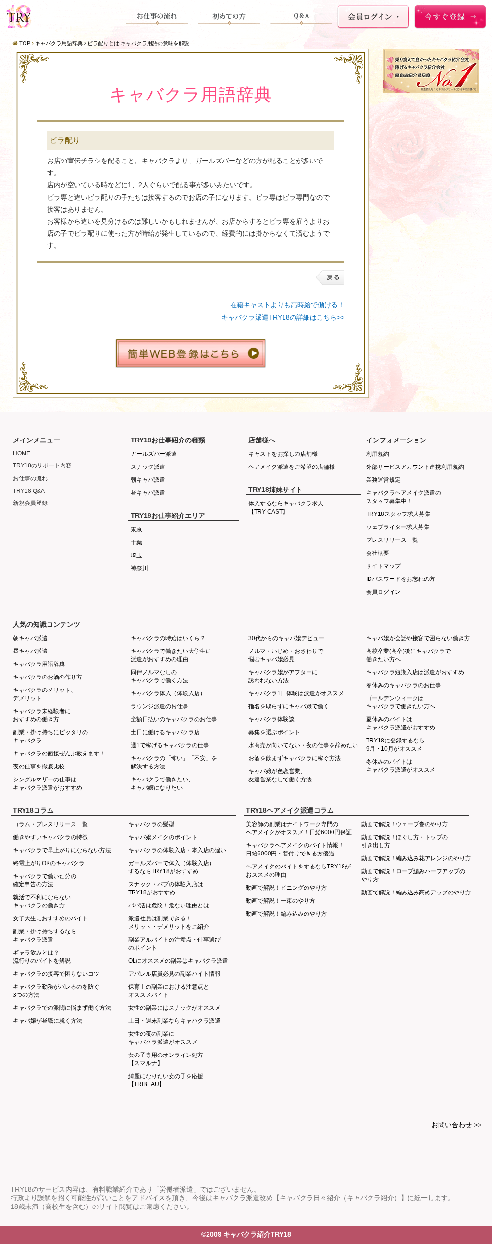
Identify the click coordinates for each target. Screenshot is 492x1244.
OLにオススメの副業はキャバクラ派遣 (178, 960)
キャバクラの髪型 (151, 824)
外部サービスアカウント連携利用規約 (415, 467)
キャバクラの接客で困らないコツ (56, 973)
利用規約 (377, 454)
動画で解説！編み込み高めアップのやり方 (416, 892)
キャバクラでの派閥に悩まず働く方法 (62, 1008)
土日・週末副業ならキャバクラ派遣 (174, 1021)
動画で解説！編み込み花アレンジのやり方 (416, 858)
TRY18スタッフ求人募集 (398, 514)
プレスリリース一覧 (392, 540)
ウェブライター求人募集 (398, 527)
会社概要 (377, 553)
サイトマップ (383, 566)
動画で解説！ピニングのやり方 (286, 887)
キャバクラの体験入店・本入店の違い (177, 850)
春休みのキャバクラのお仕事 (403, 685)
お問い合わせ (451, 1125)
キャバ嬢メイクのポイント (162, 837)
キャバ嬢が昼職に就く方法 (47, 1021)
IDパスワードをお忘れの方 (400, 579)
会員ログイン (383, 592)
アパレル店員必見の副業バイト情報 (174, 973)
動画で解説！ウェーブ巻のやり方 (404, 824)
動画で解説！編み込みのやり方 (286, 913)
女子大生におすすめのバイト (50, 918)
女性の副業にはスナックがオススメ (174, 1008)
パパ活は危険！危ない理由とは (168, 905)
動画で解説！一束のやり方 (280, 900)
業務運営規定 (383, 480)
